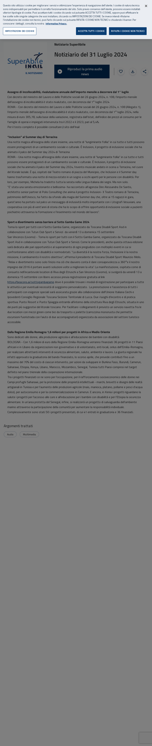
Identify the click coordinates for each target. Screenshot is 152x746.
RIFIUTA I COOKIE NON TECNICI (128, 31)
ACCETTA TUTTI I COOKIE (91, 31)
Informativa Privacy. (56, 23)
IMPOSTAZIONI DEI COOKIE (19, 31)
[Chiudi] (146, 6)
